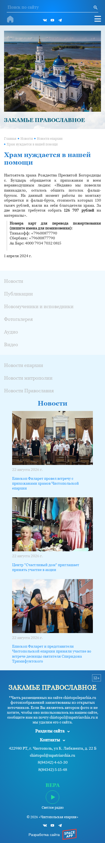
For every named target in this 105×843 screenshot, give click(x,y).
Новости (26, 139)
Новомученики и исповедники (39, 306)
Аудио (11, 332)
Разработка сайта (44, 834)
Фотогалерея (18, 319)
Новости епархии (49, 139)
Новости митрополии (28, 378)
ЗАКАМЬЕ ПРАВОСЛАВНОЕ (44, 120)
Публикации (18, 294)
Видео (11, 344)
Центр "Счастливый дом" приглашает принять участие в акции (45, 567)
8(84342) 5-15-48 (52, 770)
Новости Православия (29, 390)
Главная (10, 139)
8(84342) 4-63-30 (53, 762)
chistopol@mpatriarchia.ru (52, 755)
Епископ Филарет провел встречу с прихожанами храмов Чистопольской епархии (45, 483)
